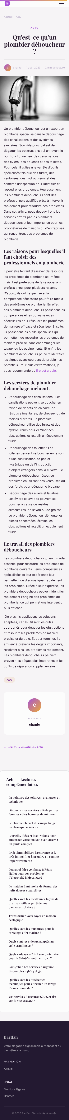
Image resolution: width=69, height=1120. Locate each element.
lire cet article (46, 370)
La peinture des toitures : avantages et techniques (34, 799)
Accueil (8, 16)
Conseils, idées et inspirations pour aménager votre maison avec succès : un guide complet (33, 840)
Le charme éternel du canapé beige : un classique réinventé (33, 825)
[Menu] (61, 3)
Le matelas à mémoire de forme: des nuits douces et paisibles (33, 888)
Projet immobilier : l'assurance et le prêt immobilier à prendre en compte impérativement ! (34, 857)
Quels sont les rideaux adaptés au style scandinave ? (31, 943)
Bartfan (11, 1037)
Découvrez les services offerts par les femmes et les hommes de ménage (33, 812)
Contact (9, 1096)
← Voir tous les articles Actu (23, 747)
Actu (18, 16)
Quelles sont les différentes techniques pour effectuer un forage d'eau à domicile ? (32, 984)
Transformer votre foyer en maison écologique (32, 918)
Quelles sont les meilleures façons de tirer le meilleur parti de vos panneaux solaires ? (33, 903)
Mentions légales (14, 1089)
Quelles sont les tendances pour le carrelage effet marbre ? (31, 931)
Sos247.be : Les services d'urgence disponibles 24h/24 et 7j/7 (31, 969)
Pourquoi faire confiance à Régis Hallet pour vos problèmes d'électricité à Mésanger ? (30, 873)
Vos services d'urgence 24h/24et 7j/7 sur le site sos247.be (32, 999)
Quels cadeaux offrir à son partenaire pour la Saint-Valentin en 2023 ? (34, 956)
